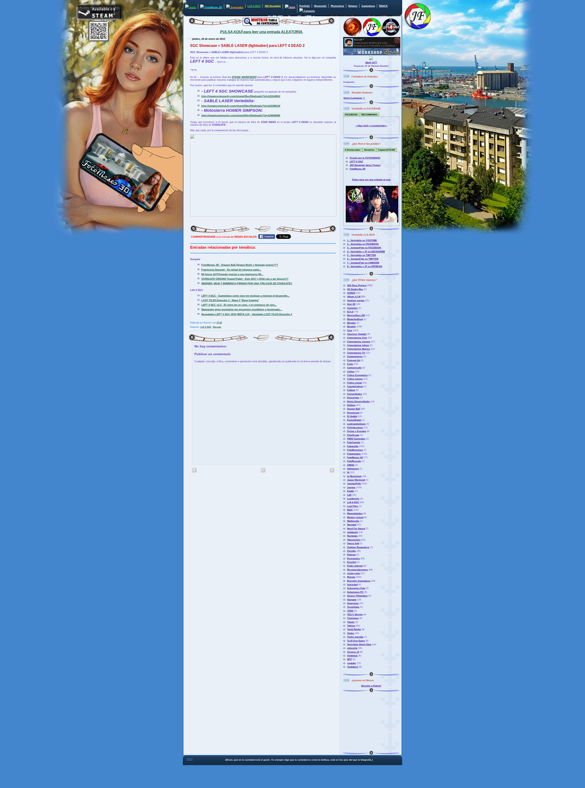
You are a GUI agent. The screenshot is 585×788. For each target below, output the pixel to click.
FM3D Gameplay (356, 438)
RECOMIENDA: (370, 114)
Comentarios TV (356, 352)
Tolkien (351, 625)
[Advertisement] (371, 720)
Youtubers (352, 667)
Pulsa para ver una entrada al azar (371, 179)
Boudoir (351, 326)
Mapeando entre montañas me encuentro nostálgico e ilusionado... (241, 309)
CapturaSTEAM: (386, 150)
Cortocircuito (354, 367)
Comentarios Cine (357, 337)
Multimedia (353, 521)
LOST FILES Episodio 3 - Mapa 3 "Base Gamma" (230, 300)
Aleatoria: (369, 150)
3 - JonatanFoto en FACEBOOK (364, 247)
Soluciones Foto (356, 588)
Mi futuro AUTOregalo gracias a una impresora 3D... (232, 274)
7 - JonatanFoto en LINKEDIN (363, 262)
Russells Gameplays (358, 581)
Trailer (350, 633)
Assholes (352, 308)
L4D (349, 495)
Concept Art (353, 360)
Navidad (351, 524)
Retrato (351, 577)
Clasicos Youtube (357, 334)
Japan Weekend (356, 480)
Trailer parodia (355, 637)
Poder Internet (355, 565)
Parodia (351, 551)
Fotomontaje (354, 454)
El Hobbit (352, 416)
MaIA (350, 509)
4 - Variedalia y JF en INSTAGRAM (366, 251)
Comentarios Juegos (358, 341)
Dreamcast (353, 412)
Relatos (352, 6)
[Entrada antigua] (194, 470)
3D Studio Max (355, 289)
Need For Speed (356, 528)
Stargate (217, 327)
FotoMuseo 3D (357, 169)
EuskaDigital (354, 420)
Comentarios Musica (358, 349)
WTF (349, 659)
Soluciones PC (355, 592)
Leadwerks (353, 498)
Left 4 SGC (205, 327)
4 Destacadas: (353, 150)
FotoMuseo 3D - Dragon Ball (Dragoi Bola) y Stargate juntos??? (239, 265)
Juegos (351, 487)
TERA (350, 611)
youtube (351, 663)
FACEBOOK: (351, 114)
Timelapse (353, 618)
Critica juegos (355, 379)
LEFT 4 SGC (356, 161)
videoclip (352, 648)
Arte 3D (351, 304)
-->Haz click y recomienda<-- (371, 125)
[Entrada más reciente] (332, 470)
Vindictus (352, 655)
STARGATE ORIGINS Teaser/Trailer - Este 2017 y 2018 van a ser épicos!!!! (244, 278)
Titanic (351, 622)
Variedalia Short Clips (359, 644)
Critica (350, 371)
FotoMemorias (355, 450)
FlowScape (353, 435)
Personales (353, 558)
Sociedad (352, 584)
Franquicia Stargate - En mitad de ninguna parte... (231, 269)
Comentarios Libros (358, 345)
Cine (349, 330)
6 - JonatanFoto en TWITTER (362, 259)
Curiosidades (354, 394)
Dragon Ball (353, 408)
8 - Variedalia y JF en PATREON (364, 266)
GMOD (350, 465)
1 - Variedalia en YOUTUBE (362, 240)
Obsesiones (354, 539)
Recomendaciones (357, 569)
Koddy (350, 491)
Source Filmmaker (357, 595)
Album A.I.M (353, 296)
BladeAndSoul (355, 319)
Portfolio (304, 6)
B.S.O (350, 311)
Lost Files (352, 506)
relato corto (353, 573)
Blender (351, 323)
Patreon (351, 554)
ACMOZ (351, 293)
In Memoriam (354, 476)
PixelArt (351, 562)
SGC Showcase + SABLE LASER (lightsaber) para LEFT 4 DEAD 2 (247, 46)
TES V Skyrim (355, 614)
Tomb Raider (354, 629)
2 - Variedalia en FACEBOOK (363, 244)
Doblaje (351, 405)
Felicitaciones (355, 427)
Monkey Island (355, 517)
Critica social (354, 382)
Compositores (355, 356)
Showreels (320, 6)
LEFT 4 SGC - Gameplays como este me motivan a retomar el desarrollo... (245, 295)
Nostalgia (352, 536)
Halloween (353, 468)
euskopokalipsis (356, 424)
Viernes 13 (353, 652)
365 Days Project (356, 285)
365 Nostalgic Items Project (365, 165)
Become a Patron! (371, 685)
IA (348, 472)
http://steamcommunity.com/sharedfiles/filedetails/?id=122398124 (240, 105)
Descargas (353, 397)
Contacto (309, 11)
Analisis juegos (355, 300)
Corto (350, 364)
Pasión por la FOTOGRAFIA (365, 158)
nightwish (352, 532)
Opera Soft (353, 543)
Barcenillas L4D (356, 315)
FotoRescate (354, 461)
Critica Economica (357, 375)
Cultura (351, 390)
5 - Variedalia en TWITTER (361, 255)
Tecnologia (353, 607)
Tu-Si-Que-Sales (356, 640)
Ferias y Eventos (356, 431)
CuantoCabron (355, 386)
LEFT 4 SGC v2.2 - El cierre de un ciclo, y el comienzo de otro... (239, 304)
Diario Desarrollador (358, 401)
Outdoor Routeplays (358, 547)
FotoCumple (353, 442)
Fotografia (352, 446)
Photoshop (337, 6)
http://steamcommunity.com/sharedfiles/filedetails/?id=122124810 (240, 96)
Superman (353, 603)
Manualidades (355, 513)
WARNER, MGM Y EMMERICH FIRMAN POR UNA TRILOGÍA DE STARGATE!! (246, 283)
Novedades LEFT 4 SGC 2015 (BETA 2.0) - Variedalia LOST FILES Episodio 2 (246, 314)
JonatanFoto (354, 483)
